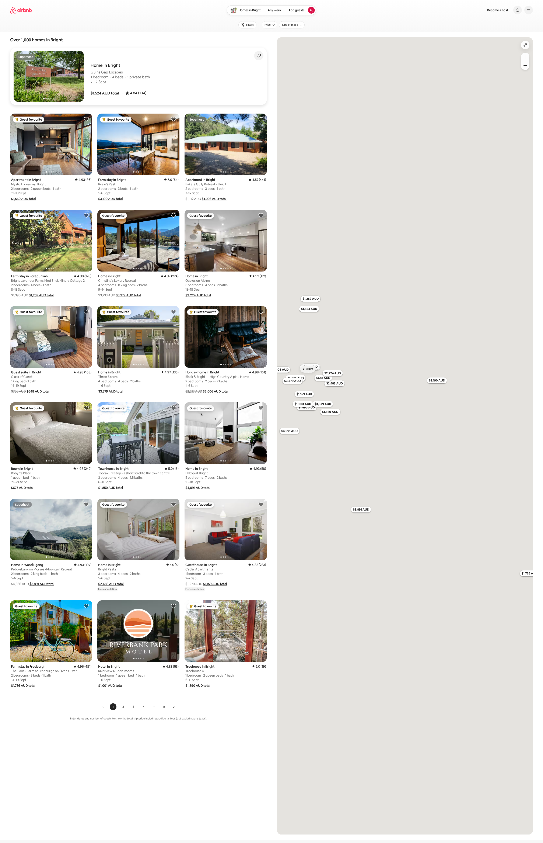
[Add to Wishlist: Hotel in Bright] (173, 605)
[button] (105, 93)
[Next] (173, 706)
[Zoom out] (525, 65)
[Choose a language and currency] (517, 10)
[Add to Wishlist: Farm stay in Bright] (173, 119)
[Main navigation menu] (528, 10)
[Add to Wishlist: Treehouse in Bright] (261, 605)
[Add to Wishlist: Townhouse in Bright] (173, 407)
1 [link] (113, 707)
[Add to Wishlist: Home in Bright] (173, 215)
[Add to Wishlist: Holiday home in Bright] (261, 311)
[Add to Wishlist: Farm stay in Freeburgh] (86, 605)
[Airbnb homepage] (21, 10)
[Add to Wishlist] (258, 55)
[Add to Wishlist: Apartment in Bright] (86, 119)
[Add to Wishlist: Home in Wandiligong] (86, 504)
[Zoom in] (525, 57)
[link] (103, 706)
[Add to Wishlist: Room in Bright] (86, 407)
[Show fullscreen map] (525, 45)
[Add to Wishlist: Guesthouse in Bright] (261, 504)
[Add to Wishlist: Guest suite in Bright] (86, 311)
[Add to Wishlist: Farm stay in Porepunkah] (86, 215)
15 (163, 707)
